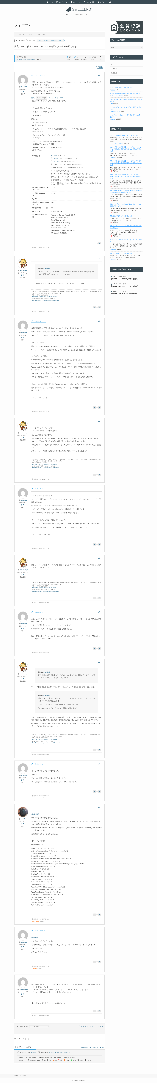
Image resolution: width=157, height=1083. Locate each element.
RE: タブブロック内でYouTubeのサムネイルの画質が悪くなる (126, 205)
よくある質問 (55, 161)
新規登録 (114, 73)
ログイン (114, 68)
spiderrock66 (31, 59)
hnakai (113, 90)
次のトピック (97, 1026)
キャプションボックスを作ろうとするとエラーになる (126, 116)
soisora (33, 1052)
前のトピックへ (85, 1026)
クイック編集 (41, 98)
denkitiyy (113, 119)
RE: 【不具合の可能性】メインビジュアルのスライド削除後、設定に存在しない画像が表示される (126, 149)
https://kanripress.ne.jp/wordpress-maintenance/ (45, 300)
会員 (30, 34)
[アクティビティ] (23, 91)
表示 (61, 98)
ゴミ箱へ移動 (53, 98)
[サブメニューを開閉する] (140, 64)
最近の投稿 (41, 34)
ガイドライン (55, 158)
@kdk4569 (46, 268)
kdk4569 (24, 87)
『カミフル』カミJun (117, 95)
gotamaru (113, 157)
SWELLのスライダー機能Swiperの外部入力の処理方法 (126, 100)
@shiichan (35, 937)
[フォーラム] (16, 40)
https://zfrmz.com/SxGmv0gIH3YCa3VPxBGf (44, 297)
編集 (33, 98)
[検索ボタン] (109, 2)
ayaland (113, 259)
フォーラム (20, 34)
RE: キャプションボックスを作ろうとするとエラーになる (126, 227)
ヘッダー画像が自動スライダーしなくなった (125, 93)
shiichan (24, 819)
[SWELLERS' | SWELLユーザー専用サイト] (78, 9)
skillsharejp (24, 270)
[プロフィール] (22, 91)
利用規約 (54, 155)
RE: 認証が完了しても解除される (121, 216)
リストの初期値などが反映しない (60, 1052)
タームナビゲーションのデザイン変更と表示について (126, 108)
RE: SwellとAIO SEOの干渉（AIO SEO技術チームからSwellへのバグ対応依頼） (126, 191)
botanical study (115, 111)
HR (112, 103)
